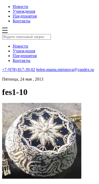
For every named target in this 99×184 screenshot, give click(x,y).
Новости (20, 6)
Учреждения (24, 11)
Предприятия (25, 16)
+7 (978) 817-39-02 (18, 69)
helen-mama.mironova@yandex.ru (65, 69)
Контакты (21, 21)
